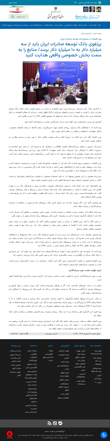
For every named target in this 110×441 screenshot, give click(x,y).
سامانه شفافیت (48, 25)
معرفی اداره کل (83, 25)
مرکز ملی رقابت (15, 351)
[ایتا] (55, 423)
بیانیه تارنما (65, 362)
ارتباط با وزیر (13, 2)
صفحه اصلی (97, 33)
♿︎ (104, 434)
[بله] (60, 423)
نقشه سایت (65, 394)
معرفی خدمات (58, 25)
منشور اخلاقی (64, 380)
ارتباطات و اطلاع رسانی (70, 25)
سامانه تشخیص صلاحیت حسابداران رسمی (31, 408)
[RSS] (49, 423)
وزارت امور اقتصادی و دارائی (55, 13)
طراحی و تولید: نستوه (52, 431)
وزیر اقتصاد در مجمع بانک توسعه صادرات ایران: (80, 39)
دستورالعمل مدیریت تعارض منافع (63, 386)
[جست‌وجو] (13, 17)
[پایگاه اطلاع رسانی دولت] (86, 9)
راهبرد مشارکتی (63, 351)
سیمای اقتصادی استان (36, 25)
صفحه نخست (93, 25)
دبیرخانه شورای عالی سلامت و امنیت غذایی (15, 357)
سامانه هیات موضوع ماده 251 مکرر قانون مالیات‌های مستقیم (31, 395)
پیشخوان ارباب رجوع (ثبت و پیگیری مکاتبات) (15, 25)
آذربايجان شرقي (86, 33)
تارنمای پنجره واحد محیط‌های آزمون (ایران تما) (31, 374)
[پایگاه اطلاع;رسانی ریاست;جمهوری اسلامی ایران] (92, 9)
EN (75, 2)
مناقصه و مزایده (63, 398)
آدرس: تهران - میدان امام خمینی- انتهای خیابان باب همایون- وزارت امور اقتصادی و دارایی (79, 360)
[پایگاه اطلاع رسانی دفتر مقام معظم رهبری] (98, 9)
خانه (99, 25)
